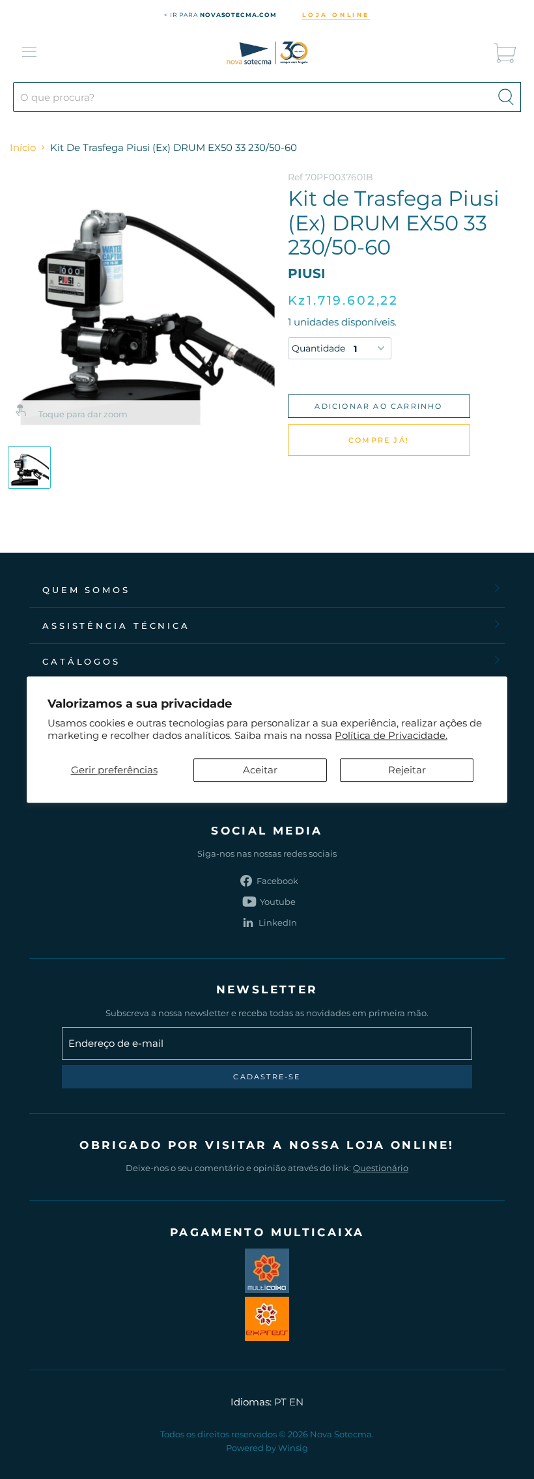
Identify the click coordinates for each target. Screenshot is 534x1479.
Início (23, 147)
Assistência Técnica (116, 625)
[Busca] (506, 97)
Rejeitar (407, 770)
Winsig (293, 1448)
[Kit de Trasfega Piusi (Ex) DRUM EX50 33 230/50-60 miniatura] (29, 467)
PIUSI (307, 273)
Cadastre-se (266, 1076)
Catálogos (81, 661)
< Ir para (220, 14)
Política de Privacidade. (391, 735)
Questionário (380, 1168)
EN (296, 1402)
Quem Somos (86, 590)
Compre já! (378, 440)
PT (280, 1402)
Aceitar (260, 770)
